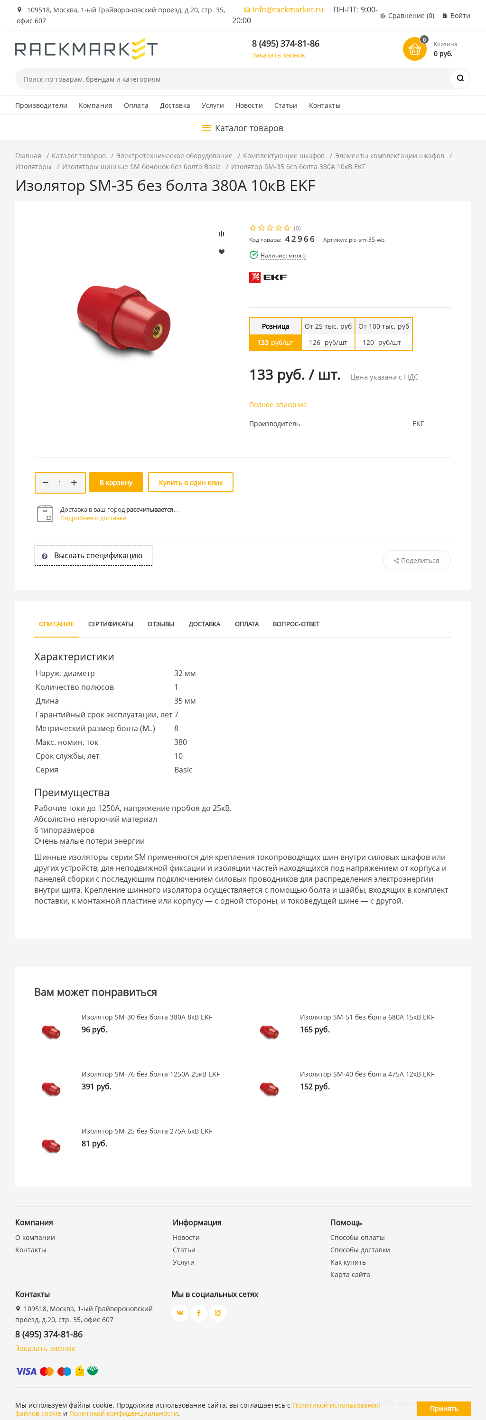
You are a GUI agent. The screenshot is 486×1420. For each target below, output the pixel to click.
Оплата (136, 105)
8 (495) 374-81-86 (285, 43)
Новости (249, 105)
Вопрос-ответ (296, 623)
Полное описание (278, 404)
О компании (35, 1237)
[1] (253, 228)
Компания (95, 105)
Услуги (213, 105)
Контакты (325, 105)
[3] (270, 228)
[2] (262, 228)
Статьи (286, 105)
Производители (41, 105)
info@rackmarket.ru (288, 9)
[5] (287, 228)
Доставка (175, 105)
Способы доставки (360, 1249)
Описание (56, 623)
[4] (279, 228)
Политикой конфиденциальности (123, 1413)
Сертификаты (111, 623)
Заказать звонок (278, 54)
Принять (444, 1408)
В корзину (116, 482)
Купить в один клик (191, 482)
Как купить (348, 1262)
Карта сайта (350, 1274)
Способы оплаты (357, 1237)
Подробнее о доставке (93, 518)
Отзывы (161, 623)
